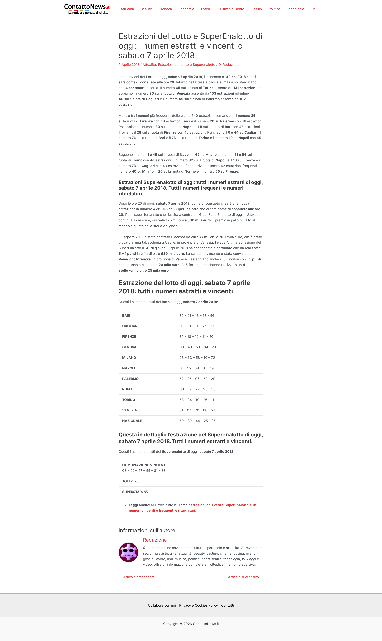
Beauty (146, 9)
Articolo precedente (137, 577)
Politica (274, 9)
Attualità (127, 9)
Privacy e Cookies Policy (198, 605)
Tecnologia (295, 9)
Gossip (256, 9)
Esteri (205, 9)
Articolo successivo (245, 577)
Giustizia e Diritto (230, 9)
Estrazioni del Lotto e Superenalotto (186, 65)
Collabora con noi (162, 605)
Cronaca (165, 9)
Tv (313, 9)
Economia (186, 9)
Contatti (227, 605)
